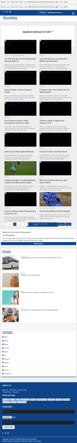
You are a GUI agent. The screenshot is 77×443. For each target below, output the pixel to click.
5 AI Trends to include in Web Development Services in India (17, 121)
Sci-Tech (6, 348)
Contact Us (43, 12)
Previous (60, 224)
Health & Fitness (49, 208)
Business (42, 55)
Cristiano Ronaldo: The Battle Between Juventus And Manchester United (20, 181)
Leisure (6, 352)
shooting (59, 399)
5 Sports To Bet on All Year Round (53, 151)
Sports (42, 148)
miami (18, 399)
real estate (6, 402)
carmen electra (42, 399)
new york (6, 399)
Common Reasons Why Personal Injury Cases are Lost (20, 212)
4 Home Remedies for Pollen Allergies (55, 211)
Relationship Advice (18, 55)
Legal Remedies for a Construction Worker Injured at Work (53, 60)
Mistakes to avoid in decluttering (30, 275)
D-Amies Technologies (34, 441)
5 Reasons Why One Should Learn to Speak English (54, 90)
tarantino (66, 399)
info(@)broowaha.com (56, 12)
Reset (14, 417)
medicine (32, 399)
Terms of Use (22, 389)
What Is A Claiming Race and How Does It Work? (53, 181)
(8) (5, 2)
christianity (25, 399)
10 (20, 224)
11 (25, 224)
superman (51, 399)
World (5, 337)
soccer (13, 399)
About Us (5, 389)
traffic (14, 402)
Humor (6, 366)
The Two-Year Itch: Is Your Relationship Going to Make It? (20, 60)
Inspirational (7, 373)
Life (41, 117)
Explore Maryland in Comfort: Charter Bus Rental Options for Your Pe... (41, 257)
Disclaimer (16, 391)
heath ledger (22, 402)
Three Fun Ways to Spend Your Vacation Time (52, 121)
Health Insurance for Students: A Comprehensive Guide (37, 292)
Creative (6, 362)
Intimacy (7, 55)
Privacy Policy (6, 391)
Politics (6, 341)
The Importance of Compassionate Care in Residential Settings (39, 310)
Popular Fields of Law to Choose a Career (18, 90)
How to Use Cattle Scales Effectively (19, 151)
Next (68, 224)
